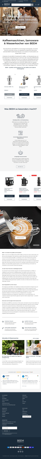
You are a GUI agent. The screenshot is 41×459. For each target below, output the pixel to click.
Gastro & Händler (5, 400)
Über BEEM (4, 398)
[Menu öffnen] (2, 4)
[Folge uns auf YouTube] (22, 451)
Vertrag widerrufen (26, 416)
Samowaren (21, 302)
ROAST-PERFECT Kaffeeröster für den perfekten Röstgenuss (24, 189)
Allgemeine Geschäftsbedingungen (8, 404)
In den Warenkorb (24, 94)
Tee (23, 400)
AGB (23, 409)
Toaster (23, 403)
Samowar (24, 401)
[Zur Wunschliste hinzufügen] (16, 73)
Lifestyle (3, 414)
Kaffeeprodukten (18, 272)
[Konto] (36, 4)
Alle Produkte (24, 396)
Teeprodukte (34, 289)
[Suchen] (32, 5)
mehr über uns (20, 166)
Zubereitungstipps (5, 413)
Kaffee (23, 398)
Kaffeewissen (4, 409)
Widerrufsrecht (25, 414)
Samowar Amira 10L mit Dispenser (23, 87)
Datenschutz (24, 411)
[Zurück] (1, 381)
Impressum (24, 413)
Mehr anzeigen (36, 338)
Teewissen (4, 411)
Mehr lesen (24, 386)
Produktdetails (9, 97)
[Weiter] (40, 381)
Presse (3, 401)
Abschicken (6, 430)
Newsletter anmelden (34, 1)
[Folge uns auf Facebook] (18, 451)
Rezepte (3, 416)
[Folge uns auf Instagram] (20, 451)
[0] (38, 4)
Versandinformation (6, 403)
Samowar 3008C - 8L (8, 86)
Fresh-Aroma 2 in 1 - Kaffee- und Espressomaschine (8, 189)
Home (3, 396)
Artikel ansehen (20, 237)
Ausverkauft (9, 94)
